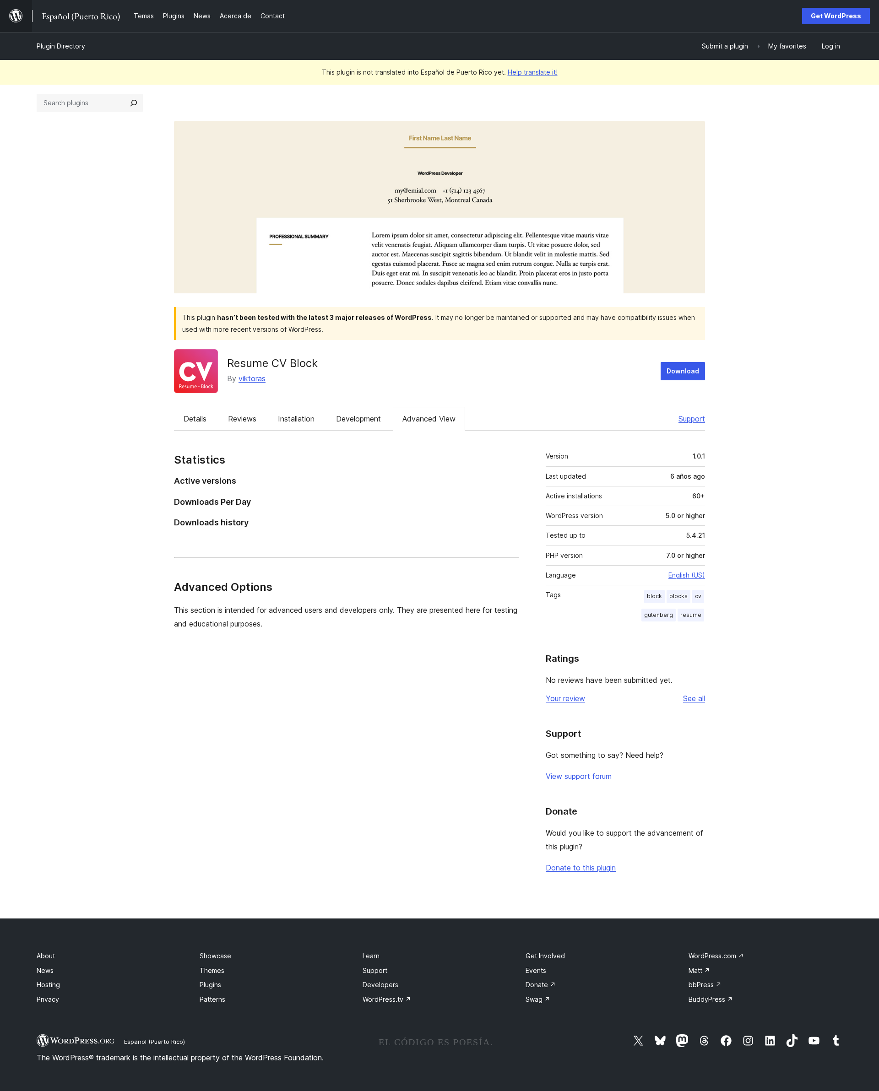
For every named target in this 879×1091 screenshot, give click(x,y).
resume (690, 614)
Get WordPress (836, 16)
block (654, 596)
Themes (212, 970)
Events (536, 970)
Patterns (212, 999)
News (45, 970)
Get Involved (545, 956)
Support (691, 418)
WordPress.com (716, 956)
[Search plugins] (134, 103)
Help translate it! (533, 72)
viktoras (252, 378)
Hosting (48, 984)
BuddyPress (711, 999)
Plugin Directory (61, 46)
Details (195, 418)
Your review (565, 698)
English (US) (686, 575)
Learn (371, 956)
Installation (296, 418)
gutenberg (658, 614)
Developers (380, 984)
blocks (678, 596)
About (46, 956)
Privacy (48, 999)
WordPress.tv (387, 999)
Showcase (215, 956)
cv (698, 596)
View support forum (579, 776)
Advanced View (429, 418)
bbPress (705, 984)
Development (358, 418)
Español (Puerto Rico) (154, 1041)
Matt (699, 970)
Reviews (242, 418)
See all (694, 698)
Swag (538, 999)
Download (683, 371)
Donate (541, 984)
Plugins (210, 984)
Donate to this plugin (581, 867)
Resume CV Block (272, 363)
